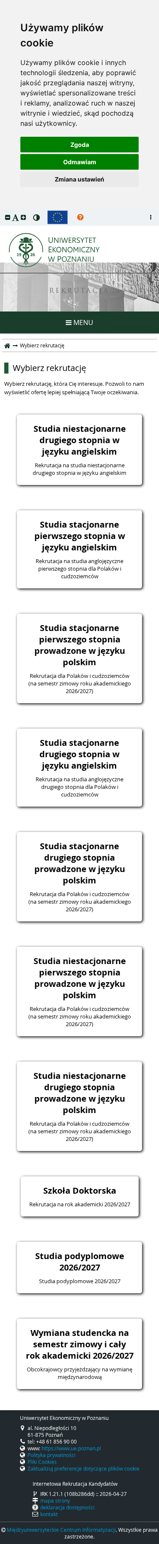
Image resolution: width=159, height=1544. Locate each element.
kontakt (49, 1514)
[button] (7, 217)
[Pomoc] (80, 217)
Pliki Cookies (42, 1461)
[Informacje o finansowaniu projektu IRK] (57, 217)
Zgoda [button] (79, 144)
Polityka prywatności (51, 1455)
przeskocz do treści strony (2, 211)
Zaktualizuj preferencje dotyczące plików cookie (83, 1468)
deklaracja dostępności (67, 1507)
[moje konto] (150, 217)
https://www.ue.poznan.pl (71, 1448)
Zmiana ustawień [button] (79, 179)
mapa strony (55, 1500)
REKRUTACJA (79, 291)
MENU (82, 322)
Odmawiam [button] (79, 161)
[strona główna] (7, 345)
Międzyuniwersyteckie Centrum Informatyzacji (61, 1529)
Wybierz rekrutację (49, 368)
